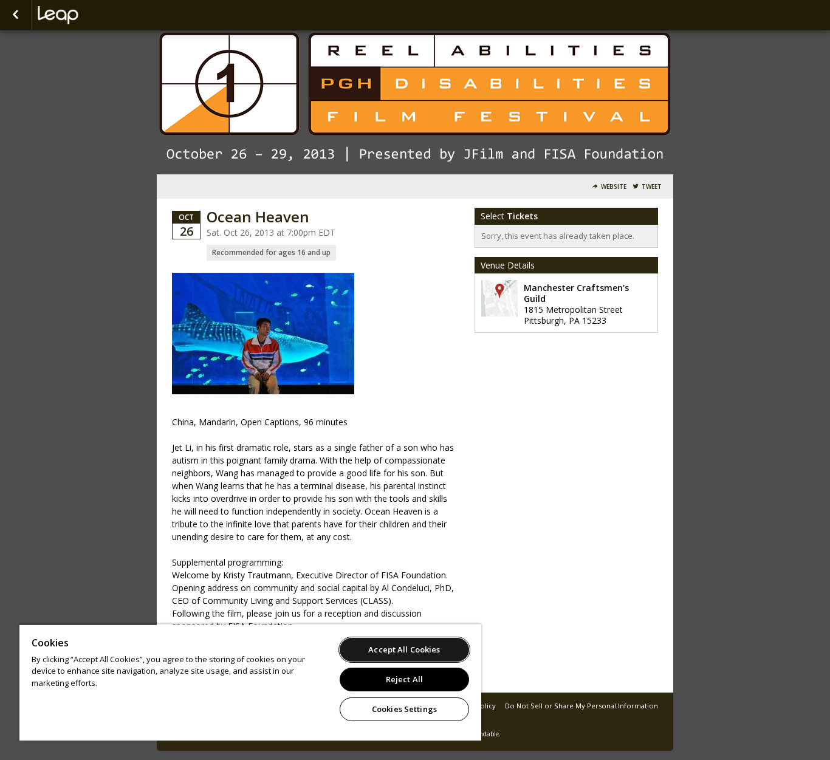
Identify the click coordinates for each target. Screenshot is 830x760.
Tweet (652, 187)
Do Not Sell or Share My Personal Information (581, 705)
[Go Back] (15, 15)
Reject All (404, 679)
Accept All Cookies (404, 649)
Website (613, 187)
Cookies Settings (404, 709)
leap (98, 15)
